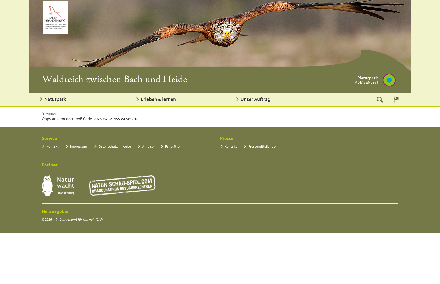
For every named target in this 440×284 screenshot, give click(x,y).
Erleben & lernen (158, 99)
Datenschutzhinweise (115, 146)
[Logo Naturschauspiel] (122, 185)
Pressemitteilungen (263, 146)
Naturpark (55, 99)
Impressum (78, 146)
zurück (51, 114)
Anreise (148, 146)
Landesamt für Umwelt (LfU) (81, 219)
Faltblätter (173, 146)
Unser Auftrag (255, 99)
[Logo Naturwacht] (58, 185)
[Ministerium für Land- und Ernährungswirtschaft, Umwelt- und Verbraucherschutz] (55, 17)
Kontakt (52, 146)
